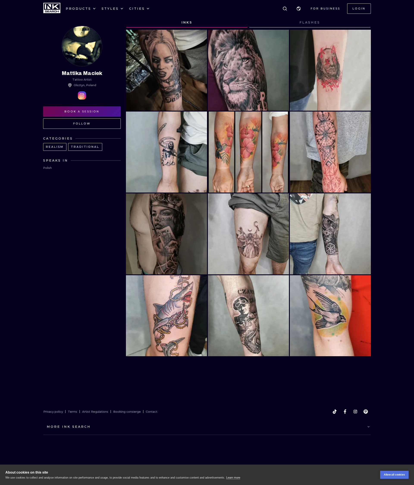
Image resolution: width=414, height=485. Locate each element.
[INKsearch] (52, 8)
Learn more (233, 477)
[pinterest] (366, 411)
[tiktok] (334, 411)
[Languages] (298, 8)
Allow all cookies (394, 474)
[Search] (285, 8)
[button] (298, 8)
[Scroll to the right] (363, 22)
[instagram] (355, 411)
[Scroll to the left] (133, 22)
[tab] (187, 23)
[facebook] (345, 411)
